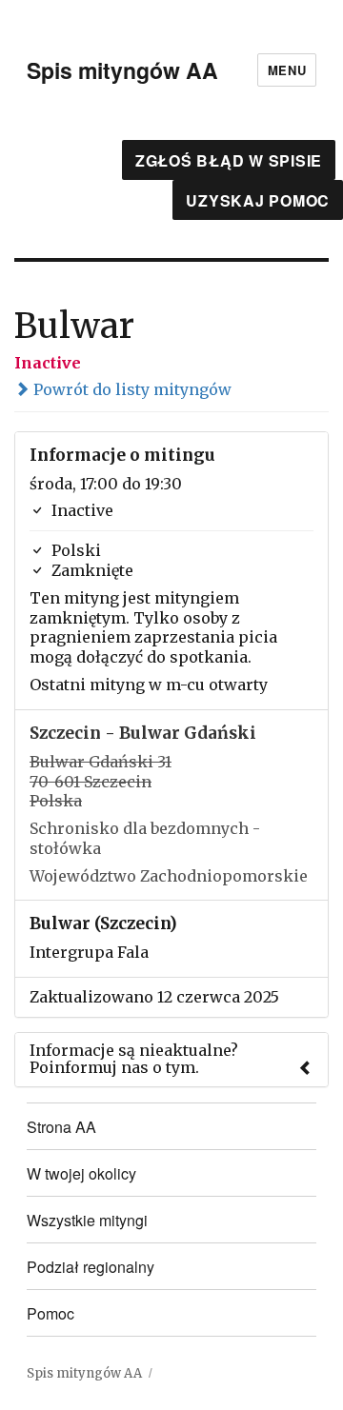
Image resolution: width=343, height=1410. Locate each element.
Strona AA (61, 1127)
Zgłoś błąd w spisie (228, 160)
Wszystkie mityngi (87, 1220)
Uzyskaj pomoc (258, 200)
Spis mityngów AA (122, 70)
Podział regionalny (90, 1267)
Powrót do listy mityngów (131, 389)
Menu (287, 70)
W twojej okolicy (81, 1173)
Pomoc (50, 1313)
